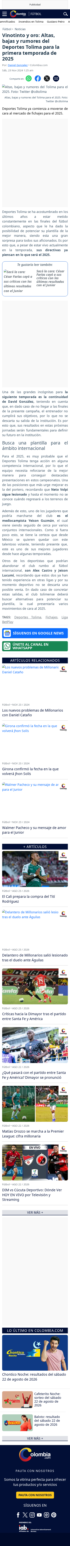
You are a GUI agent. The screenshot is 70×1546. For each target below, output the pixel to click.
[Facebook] (18, 1513)
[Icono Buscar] (65, 14)
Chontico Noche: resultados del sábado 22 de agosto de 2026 (34, 1377)
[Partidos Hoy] (46, 1513)
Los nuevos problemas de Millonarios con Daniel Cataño (32, 713)
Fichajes (51, 617)
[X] (25, 1513)
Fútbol (7, 29)
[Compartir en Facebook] (37, 78)
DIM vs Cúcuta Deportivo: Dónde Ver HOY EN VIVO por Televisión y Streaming (32, 1194)
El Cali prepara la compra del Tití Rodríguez (28, 899)
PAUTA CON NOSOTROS (35, 1495)
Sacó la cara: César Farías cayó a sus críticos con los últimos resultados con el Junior (50, 278)
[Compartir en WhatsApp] (28, 78)
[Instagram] (32, 1513)
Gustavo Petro (47, 21)
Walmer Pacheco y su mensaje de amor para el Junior (34, 830)
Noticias (20, 29)
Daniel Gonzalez (18, 65)
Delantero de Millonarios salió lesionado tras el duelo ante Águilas (35, 957)
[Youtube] (39, 1513)
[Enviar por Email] (56, 78)
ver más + (35, 1438)
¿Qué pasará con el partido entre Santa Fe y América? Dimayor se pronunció (34, 1075)
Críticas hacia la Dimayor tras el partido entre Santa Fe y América (34, 1016)
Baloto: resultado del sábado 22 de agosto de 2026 (47, 1420)
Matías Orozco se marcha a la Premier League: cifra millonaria (33, 1134)
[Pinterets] (53, 1513)
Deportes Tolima (27, 617)
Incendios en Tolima (22, 21)
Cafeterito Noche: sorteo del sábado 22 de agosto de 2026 (47, 1399)
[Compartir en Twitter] (47, 78)
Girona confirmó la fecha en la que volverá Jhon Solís (30, 771)
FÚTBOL (36, 14)
